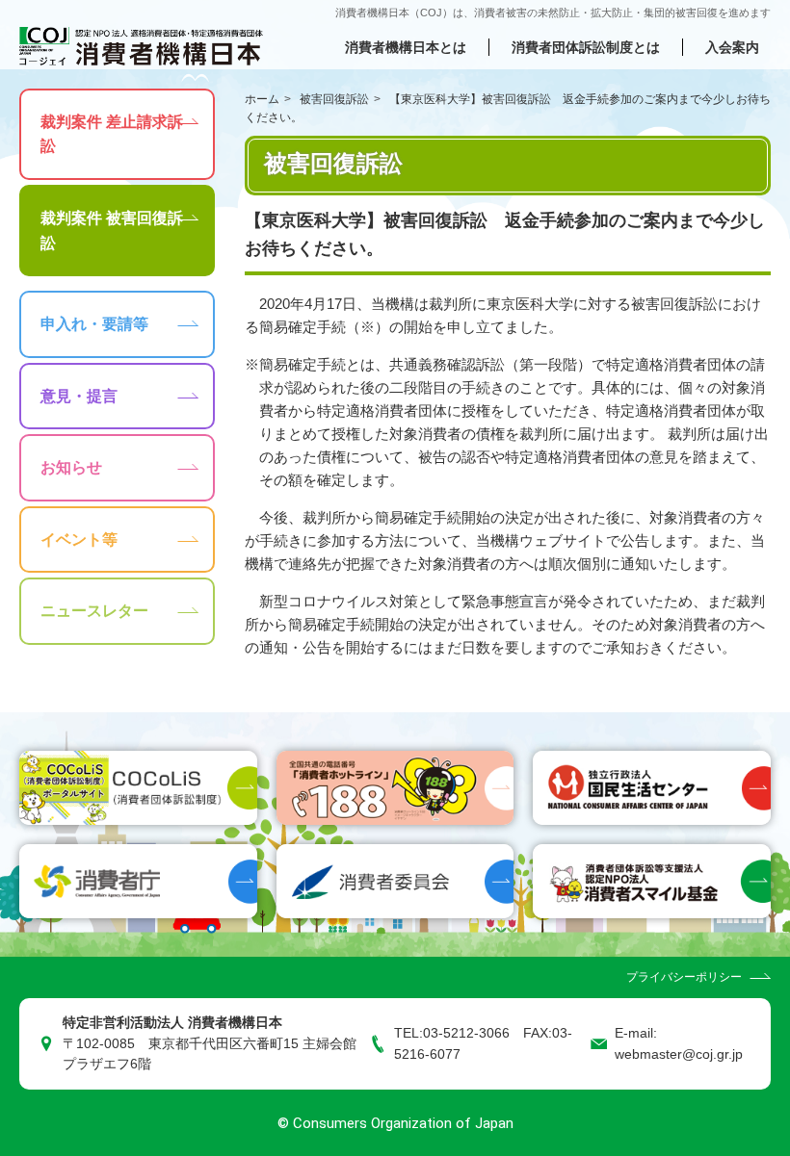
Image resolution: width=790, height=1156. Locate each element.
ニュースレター (94, 611)
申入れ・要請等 (94, 324)
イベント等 (79, 539)
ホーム (262, 99)
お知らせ (71, 467)
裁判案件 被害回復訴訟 (111, 230)
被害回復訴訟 (334, 99)
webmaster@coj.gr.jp (679, 1054)
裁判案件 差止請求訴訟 (111, 134)
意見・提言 (79, 396)
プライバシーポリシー (684, 977)
